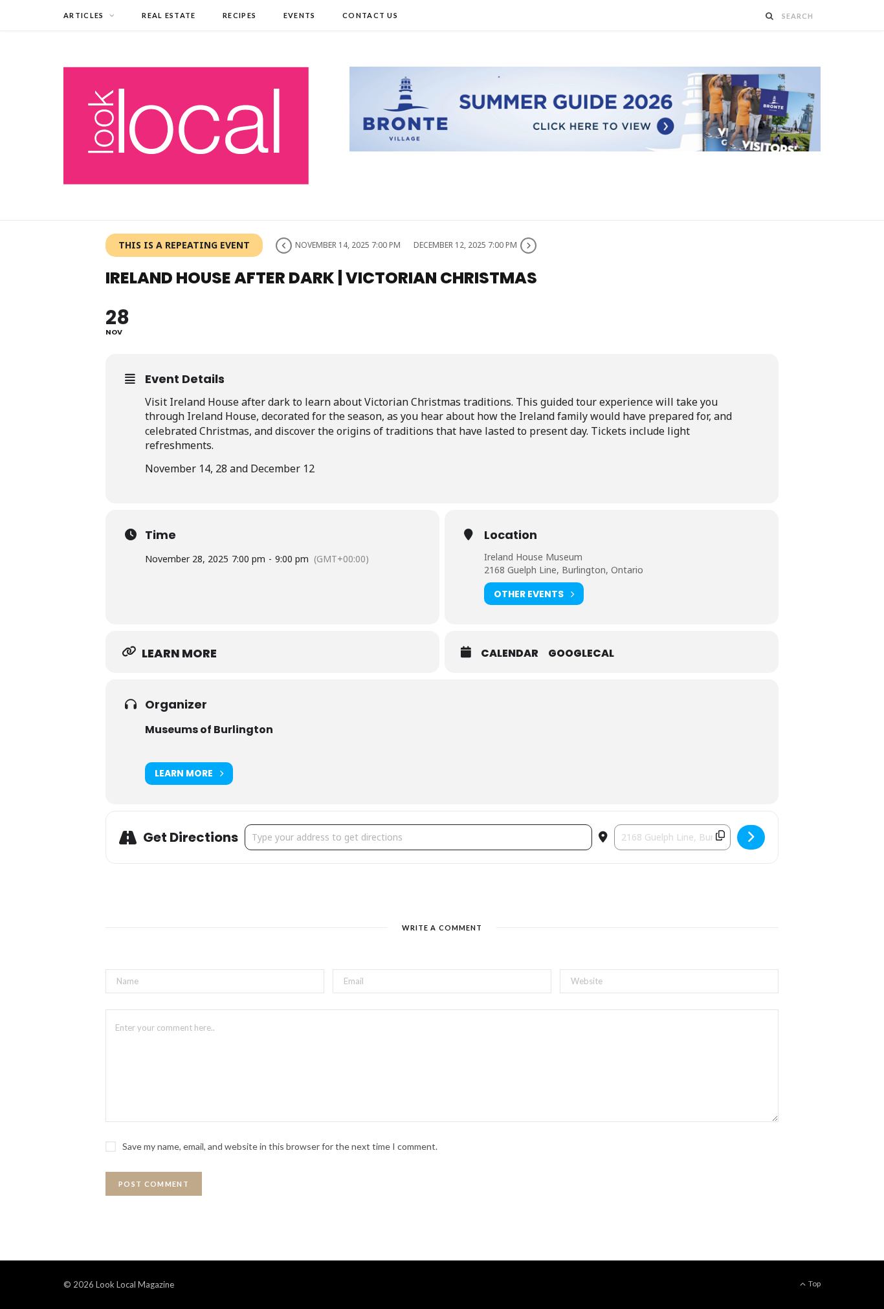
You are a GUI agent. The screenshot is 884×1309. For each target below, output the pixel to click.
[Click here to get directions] (751, 837)
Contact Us (370, 15)
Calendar (509, 653)
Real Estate (169, 15)
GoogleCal (581, 653)
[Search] (770, 16)
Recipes (239, 15)
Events (299, 15)
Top (814, 1283)
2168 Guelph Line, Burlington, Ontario (563, 570)
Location (510, 535)
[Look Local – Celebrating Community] (186, 125)
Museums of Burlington (209, 729)
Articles (83, 15)
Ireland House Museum (533, 557)
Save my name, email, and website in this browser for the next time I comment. (279, 1146)
